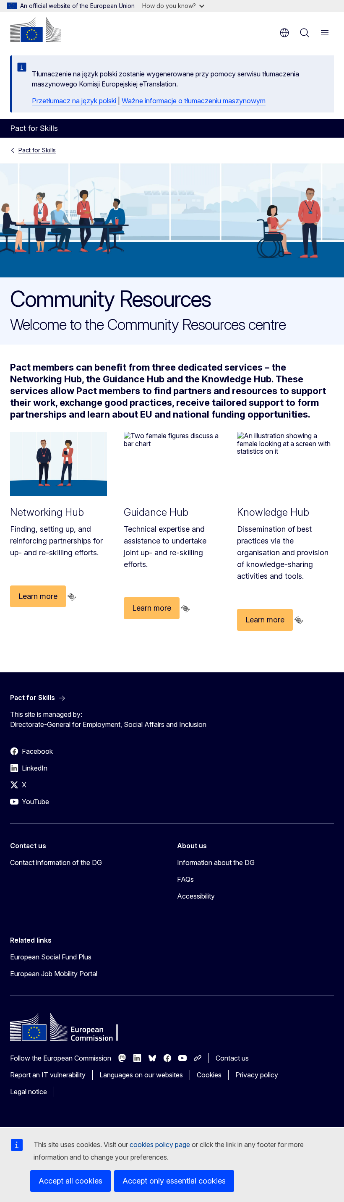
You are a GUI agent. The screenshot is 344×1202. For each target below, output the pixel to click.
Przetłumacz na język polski (74, 101)
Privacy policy (256, 1075)
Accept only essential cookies (174, 1180)
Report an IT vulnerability (48, 1075)
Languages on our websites (141, 1075)
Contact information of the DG (56, 862)
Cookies (209, 1075)
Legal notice (28, 1091)
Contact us (232, 1058)
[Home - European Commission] (35, 29)
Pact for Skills (37, 150)
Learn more (37, 596)
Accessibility (196, 896)
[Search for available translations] (72, 597)
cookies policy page (160, 1144)
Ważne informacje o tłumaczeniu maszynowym (194, 101)
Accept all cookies (70, 1180)
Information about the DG (216, 862)
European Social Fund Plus (50, 957)
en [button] (284, 33)
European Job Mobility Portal (53, 973)
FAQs (185, 879)
